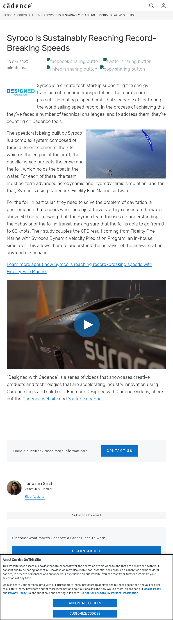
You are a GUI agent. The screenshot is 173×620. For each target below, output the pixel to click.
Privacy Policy (17, 593)
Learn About (86, 551)
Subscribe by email (86, 515)
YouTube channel (85, 398)
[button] (151, 5)
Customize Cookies (85, 614)
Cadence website (40, 398)
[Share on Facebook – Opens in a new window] (73, 61)
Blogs (7, 15)
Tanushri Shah (39, 483)
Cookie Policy (152, 589)
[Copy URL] (122, 69)
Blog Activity (35, 497)
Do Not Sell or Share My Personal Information (109, 593)
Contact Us (120, 451)
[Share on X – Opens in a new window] (127, 61)
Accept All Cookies (85, 603)
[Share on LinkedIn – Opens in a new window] (72, 69)
